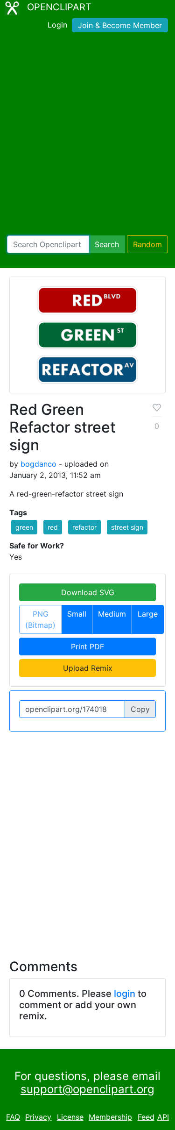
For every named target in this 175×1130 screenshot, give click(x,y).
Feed (146, 1117)
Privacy (38, 1117)
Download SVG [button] (87, 592)
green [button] (24, 527)
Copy (140, 709)
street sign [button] (127, 527)
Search (107, 244)
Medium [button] (112, 613)
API (163, 1117)
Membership (110, 1117)
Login (57, 24)
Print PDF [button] (87, 646)
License (70, 1117)
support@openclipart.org (87, 1089)
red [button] (53, 527)
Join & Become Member (120, 25)
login (124, 993)
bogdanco (38, 464)
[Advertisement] (87, 135)
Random (147, 244)
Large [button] (148, 613)
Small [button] (76, 613)
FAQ (13, 1117)
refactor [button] (84, 527)
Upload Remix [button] (87, 668)
